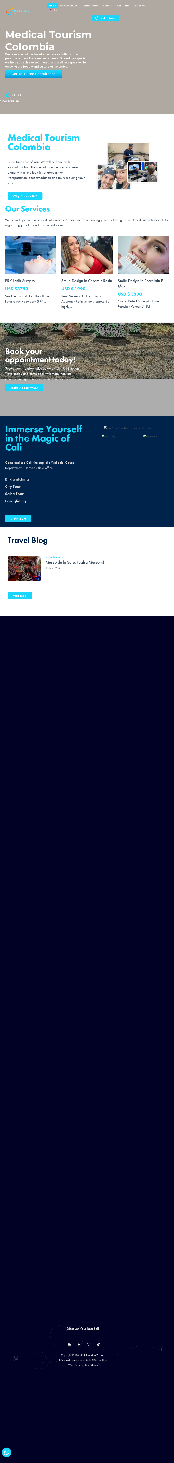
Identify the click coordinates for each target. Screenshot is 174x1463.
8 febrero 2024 (53, 568)
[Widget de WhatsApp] (6, 1452)
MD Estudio (91, 1365)
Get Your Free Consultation (34, 74)
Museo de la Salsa (54, 556)
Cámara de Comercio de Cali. (75, 1360)
